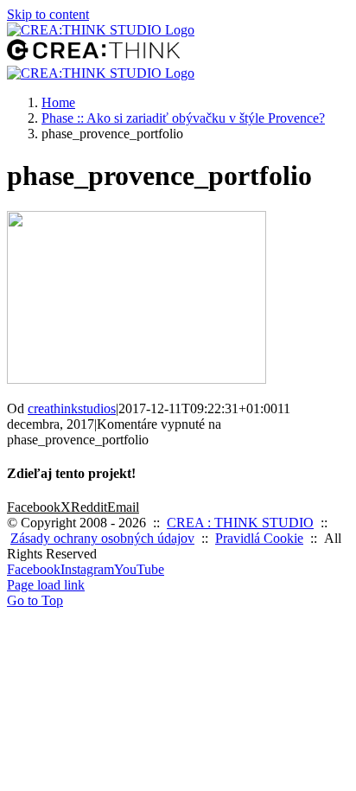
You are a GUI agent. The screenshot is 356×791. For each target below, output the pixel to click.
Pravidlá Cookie (259, 538)
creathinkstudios (72, 408)
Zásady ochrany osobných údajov (102, 538)
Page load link (46, 584)
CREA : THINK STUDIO (240, 522)
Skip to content (48, 14)
